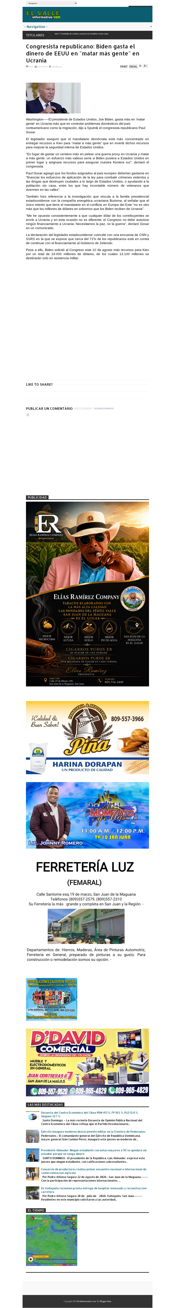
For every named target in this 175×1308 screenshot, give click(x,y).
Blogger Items (105, 1301)
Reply (30, 66)
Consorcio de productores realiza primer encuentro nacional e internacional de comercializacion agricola (93, 1171)
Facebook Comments (103, 408)
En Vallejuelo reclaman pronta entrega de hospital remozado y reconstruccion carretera (94, 1190)
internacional (42, 66)
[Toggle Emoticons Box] (28, 415)
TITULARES (35, 35)
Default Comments (83, 408)
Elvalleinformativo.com (86, 1301)
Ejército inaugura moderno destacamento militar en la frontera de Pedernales (93, 1131)
